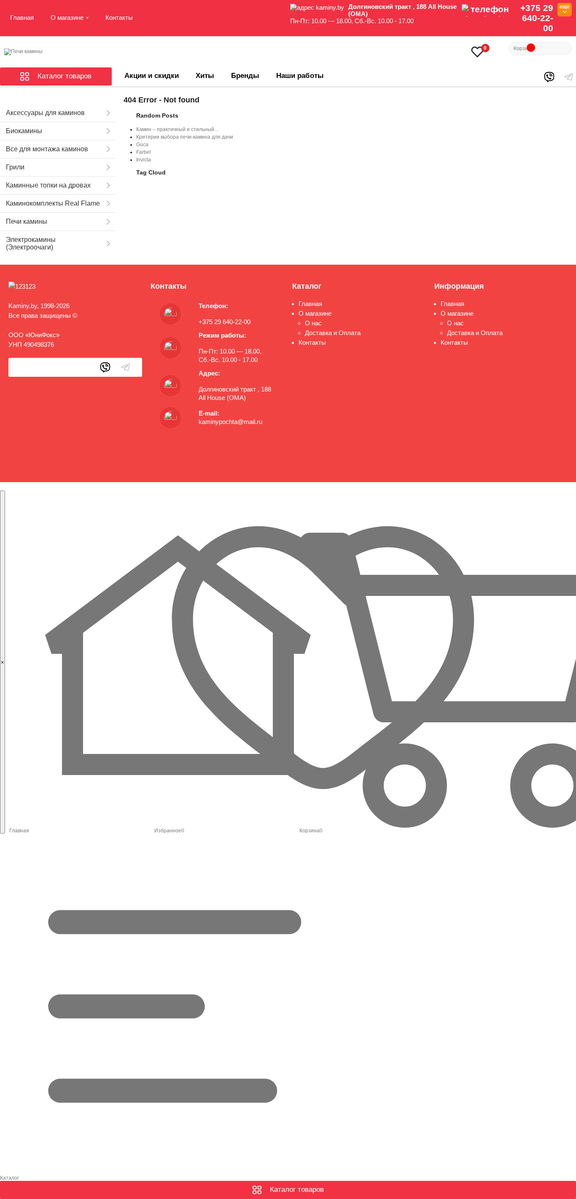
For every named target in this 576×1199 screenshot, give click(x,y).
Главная (22, 17)
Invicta (143, 160)
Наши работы (300, 76)
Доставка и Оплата (333, 332)
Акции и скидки (151, 76)
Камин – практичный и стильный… (177, 129)
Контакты (119, 17)
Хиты (205, 76)
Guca (142, 145)
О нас (313, 323)
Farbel (143, 152)
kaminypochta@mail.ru (230, 421)
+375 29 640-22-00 (536, 18)
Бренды (245, 76)
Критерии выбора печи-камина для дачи (184, 137)
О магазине (67, 17)
